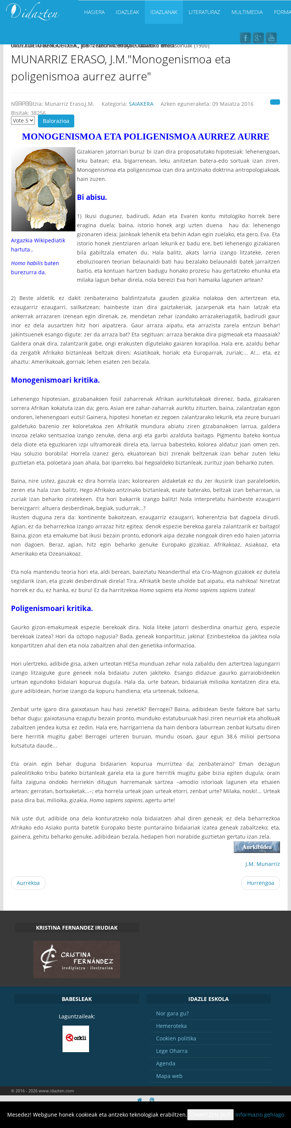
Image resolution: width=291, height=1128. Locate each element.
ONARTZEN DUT (210, 1114)
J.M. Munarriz (263, 863)
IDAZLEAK (127, 12)
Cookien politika (176, 1038)
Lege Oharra (172, 1050)
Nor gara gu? (172, 1013)
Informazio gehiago (259, 1114)
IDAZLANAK (163, 12)
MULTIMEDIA (247, 12)
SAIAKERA (141, 103)
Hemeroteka (171, 1025)
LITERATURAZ (204, 12)
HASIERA (94, 12)
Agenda (165, 1063)
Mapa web (169, 1075)
